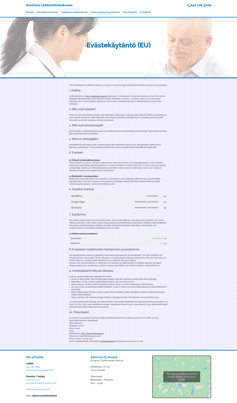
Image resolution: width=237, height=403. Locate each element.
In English (145, 12)
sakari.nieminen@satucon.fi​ (40, 370)
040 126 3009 (200, 5)
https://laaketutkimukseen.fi (96, 96)
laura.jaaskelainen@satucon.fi (41, 383)
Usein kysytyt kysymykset (105, 12)
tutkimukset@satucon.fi (38, 389)
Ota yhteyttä (130, 12)
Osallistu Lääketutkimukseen (49, 5)
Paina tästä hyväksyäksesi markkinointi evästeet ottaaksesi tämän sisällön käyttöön (181, 377)
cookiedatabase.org (107, 341)
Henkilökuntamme (47, 12)
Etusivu (30, 12)
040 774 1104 (32, 379)
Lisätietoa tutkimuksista (74, 12)
